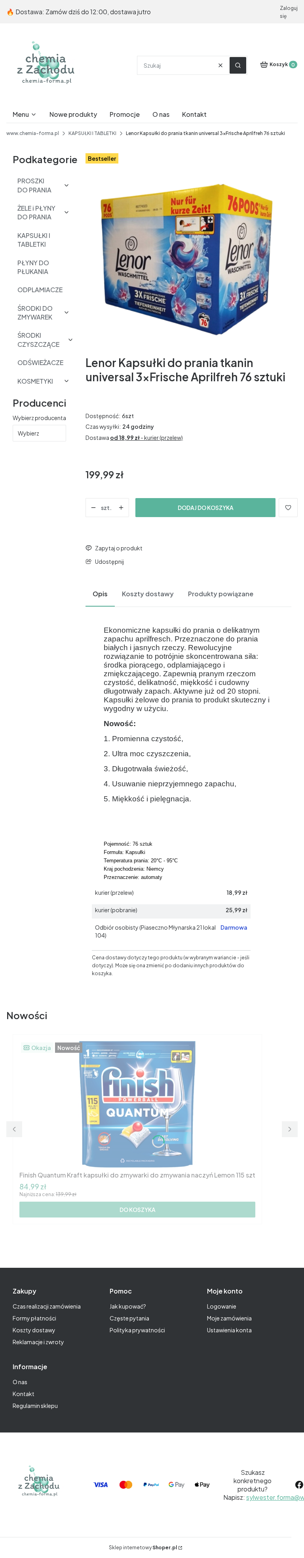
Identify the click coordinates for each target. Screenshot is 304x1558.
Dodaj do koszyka (206, 507)
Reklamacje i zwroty (38, 1341)
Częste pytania (129, 1318)
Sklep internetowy (143, 1547)
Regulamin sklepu (35, 1405)
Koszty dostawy (34, 1330)
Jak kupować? (128, 1306)
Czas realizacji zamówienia (47, 1306)
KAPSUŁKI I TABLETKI (92, 133)
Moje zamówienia (229, 1318)
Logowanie (221, 1306)
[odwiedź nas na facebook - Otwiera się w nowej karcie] (299, 1485)
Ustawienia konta (229, 1330)
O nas (20, 1381)
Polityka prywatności (137, 1330)
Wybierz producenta (39, 417)
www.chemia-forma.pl (32, 133)
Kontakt (23, 1393)
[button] (238, 65)
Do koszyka (138, 1209)
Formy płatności (34, 1318)
